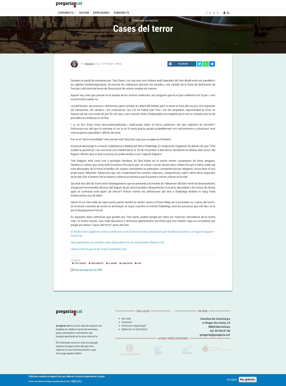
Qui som (126, 318)
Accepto (232, 379)
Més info (76, 380)
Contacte (126, 322)
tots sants (80, 263)
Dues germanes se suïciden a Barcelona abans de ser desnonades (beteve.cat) (117, 242)
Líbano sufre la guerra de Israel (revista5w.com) (99, 249)
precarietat (97, 263)
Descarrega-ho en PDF (88, 270)
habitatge (127, 263)
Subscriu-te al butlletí (134, 329)
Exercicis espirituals (133, 325)
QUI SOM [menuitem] (84, 12)
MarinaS (89, 63)
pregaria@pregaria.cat (215, 335)
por (139, 263)
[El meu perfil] (224, 13)
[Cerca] (228, 13)
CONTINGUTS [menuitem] (65, 12)
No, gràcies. (247, 379)
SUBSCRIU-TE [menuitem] (121, 12)
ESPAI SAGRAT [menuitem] (101, 12)
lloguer (113, 263)
